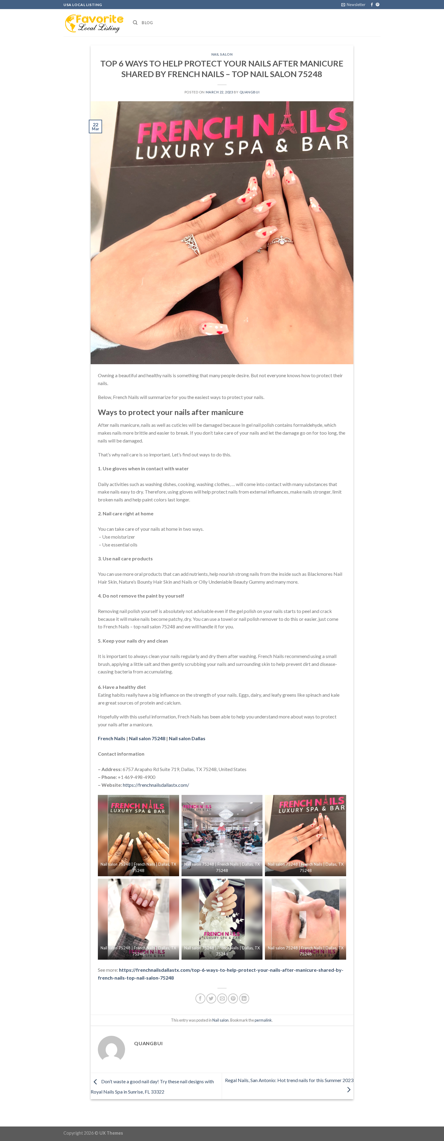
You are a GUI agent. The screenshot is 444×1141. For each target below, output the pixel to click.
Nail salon (222, 54)
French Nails (111, 738)
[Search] (135, 22)
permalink (263, 1020)
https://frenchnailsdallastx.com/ (156, 785)
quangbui (249, 92)
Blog (147, 22)
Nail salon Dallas (187, 738)
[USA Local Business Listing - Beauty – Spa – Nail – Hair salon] (93, 23)
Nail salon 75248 (147, 738)
